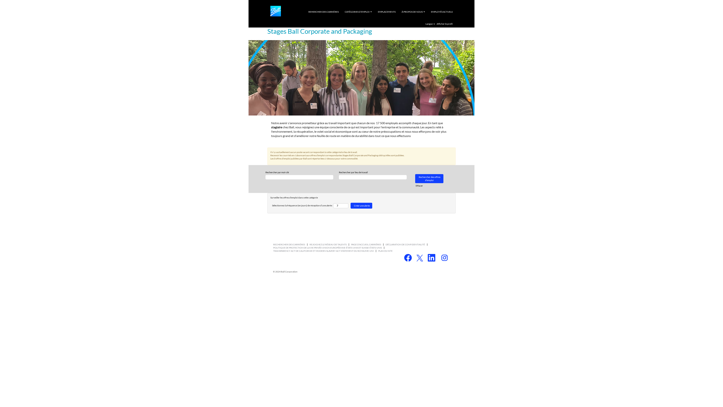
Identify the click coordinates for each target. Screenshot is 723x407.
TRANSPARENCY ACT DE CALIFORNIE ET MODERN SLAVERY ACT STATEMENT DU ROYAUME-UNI (323, 250)
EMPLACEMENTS (387, 11)
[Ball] (275, 11)
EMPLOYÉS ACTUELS (442, 11)
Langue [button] (429, 24)
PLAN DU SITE (385, 250)
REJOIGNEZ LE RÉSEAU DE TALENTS (328, 244)
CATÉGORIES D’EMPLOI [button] (357, 11)
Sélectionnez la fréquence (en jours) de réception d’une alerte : (302, 205)
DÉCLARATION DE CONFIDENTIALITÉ (405, 244)
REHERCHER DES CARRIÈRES (323, 11)
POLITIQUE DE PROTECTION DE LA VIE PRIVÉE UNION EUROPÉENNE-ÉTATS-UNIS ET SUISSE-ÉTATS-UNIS (327, 247)
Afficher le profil (445, 24)
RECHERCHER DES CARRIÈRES (289, 244)
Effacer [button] (419, 185)
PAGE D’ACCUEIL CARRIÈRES (366, 244)
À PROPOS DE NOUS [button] (412, 11)
